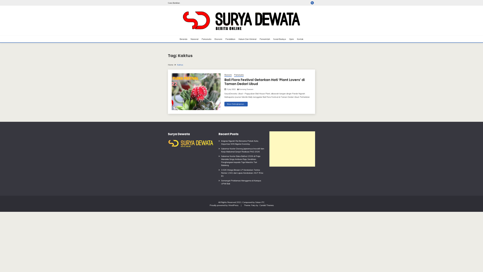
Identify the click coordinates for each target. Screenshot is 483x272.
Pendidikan (230, 39)
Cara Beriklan (174, 3)
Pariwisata (206, 39)
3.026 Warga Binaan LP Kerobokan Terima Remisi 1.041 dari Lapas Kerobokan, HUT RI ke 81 (242, 173)
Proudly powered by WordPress (224, 205)
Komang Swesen (246, 89)
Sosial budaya (279, 39)
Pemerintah (265, 39)
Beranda (183, 39)
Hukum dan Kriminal (247, 39)
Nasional (194, 39)
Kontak (300, 39)
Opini (291, 39)
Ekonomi (218, 39)
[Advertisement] (292, 149)
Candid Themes (266, 205)
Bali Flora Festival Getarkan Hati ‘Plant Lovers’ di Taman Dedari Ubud (264, 82)
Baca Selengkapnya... (236, 104)
